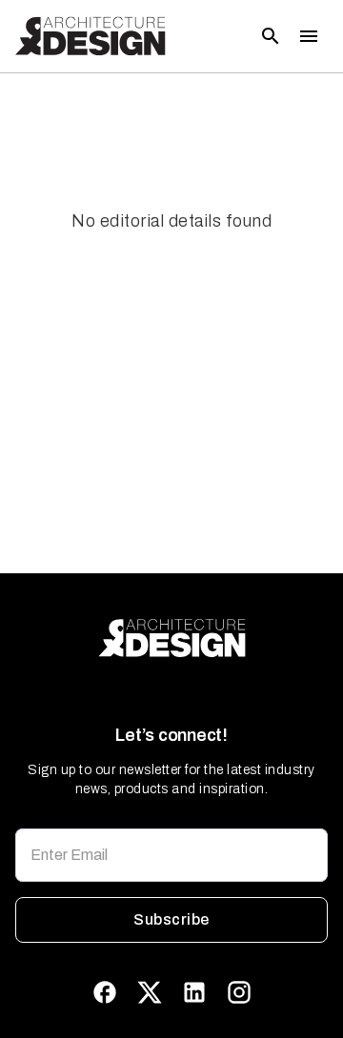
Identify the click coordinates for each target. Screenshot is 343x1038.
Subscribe (171, 919)
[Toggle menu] (309, 36)
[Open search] (271, 36)
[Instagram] (239, 992)
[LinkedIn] (194, 992)
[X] (149, 992)
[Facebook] (104, 992)
